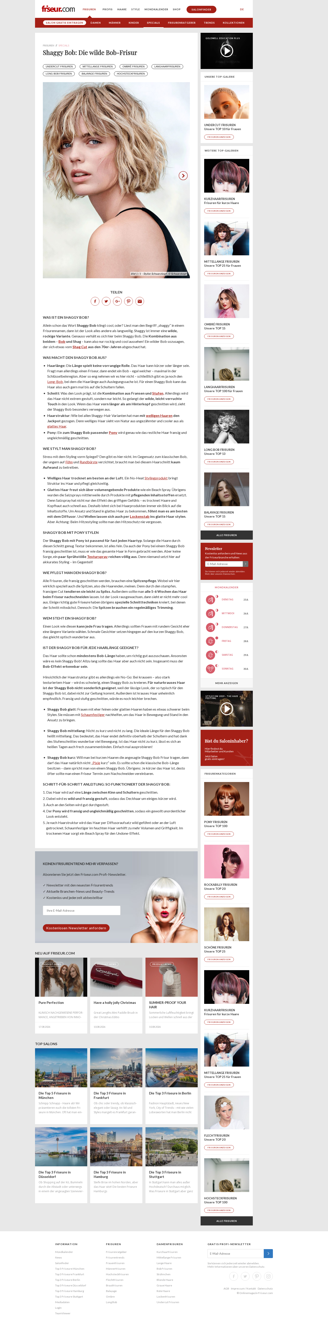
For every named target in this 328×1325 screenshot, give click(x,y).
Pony (113, 432)
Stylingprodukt (156, 478)
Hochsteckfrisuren (131, 73)
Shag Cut (80, 347)
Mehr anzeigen (226, 683)
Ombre (110, 1296)
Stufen (157, 393)
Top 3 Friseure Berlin (67, 1279)
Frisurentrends (115, 1257)
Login (58, 1307)
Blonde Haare (165, 1279)
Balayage (111, 1291)
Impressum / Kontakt (243, 1288)
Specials (153, 22)
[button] (183, 175)
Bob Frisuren (164, 1268)
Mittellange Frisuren (98, 66)
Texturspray (97, 556)
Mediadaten (62, 1302)
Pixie (96, 763)
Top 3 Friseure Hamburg (69, 1291)
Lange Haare (164, 1263)
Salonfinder (201, 9)
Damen (96, 22)
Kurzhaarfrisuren (167, 1252)
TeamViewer (63, 1313)
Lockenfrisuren (166, 1296)
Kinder (134, 22)
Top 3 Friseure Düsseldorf (70, 1285)
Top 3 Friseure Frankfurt (69, 1274)
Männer (115, 22)
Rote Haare (163, 1291)
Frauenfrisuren (115, 1263)
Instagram (268, 1276)
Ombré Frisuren (133, 66)
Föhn (69, 462)
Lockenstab (139, 516)
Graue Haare (164, 1285)
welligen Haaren (159, 415)
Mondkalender (156, 9)
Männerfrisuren (115, 1268)
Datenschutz (229, 574)
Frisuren (89, 9)
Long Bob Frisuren (59, 73)
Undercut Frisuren (59, 66)
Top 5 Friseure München (69, 1268)
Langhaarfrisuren (167, 66)
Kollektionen (234, 22)
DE (242, 9)
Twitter (106, 301)
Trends (209, 22)
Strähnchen (163, 1274)
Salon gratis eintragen (64, 22)
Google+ (117, 301)
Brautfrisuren (114, 1285)
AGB (226, 1288)
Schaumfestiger (93, 714)
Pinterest (128, 301)
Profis (108, 9)
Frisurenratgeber (182, 22)
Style (135, 9)
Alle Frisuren (226, 535)
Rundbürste (89, 462)
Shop (177, 9)
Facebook (95, 301)
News (58, 1257)
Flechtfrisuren (114, 1279)
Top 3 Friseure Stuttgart (69, 1296)
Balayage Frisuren (94, 73)
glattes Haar (56, 426)
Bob (61, 341)
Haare (122, 9)
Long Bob (111, 1302)
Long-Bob (55, 381)
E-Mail (139, 301)
